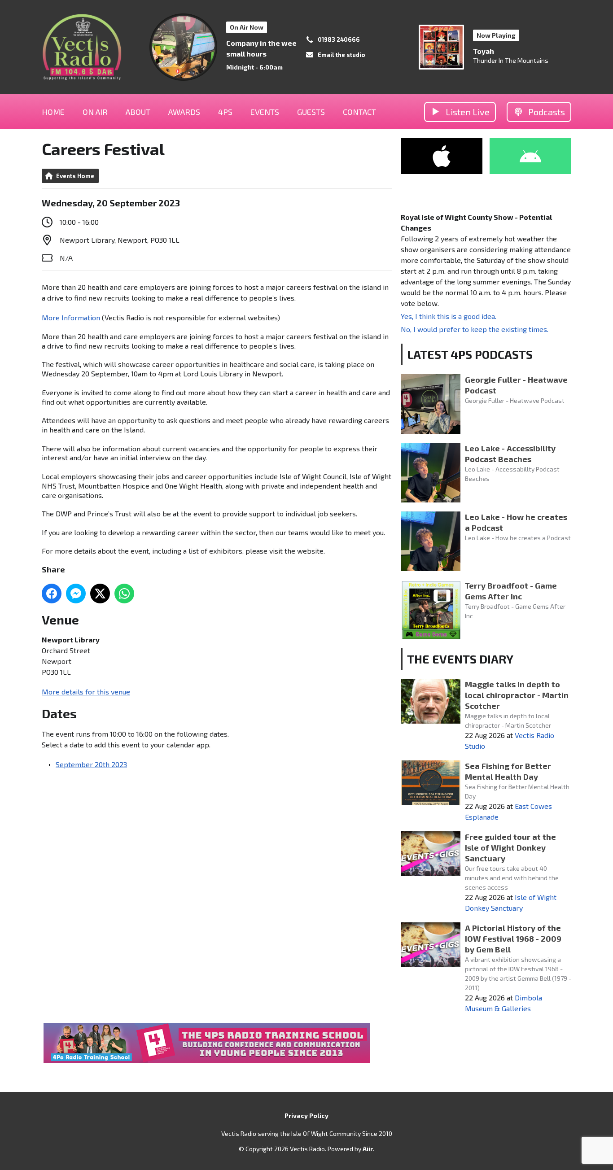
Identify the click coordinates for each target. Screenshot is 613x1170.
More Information (71, 317)
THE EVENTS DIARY (460, 659)
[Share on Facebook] (51, 593)
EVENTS (264, 112)
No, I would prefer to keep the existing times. (474, 329)
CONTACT (359, 112)
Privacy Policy (306, 1115)
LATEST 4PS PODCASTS (470, 354)
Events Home (75, 175)
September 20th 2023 (91, 764)
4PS (225, 112)
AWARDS (184, 112)
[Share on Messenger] (76, 593)
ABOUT (138, 112)
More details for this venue (86, 691)
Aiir (368, 1149)
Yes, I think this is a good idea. (448, 316)
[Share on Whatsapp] (124, 593)
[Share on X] (100, 593)
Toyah (483, 51)
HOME (53, 112)
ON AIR (95, 112)
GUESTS (311, 112)
